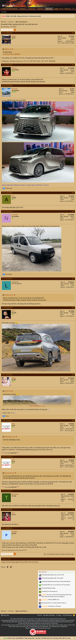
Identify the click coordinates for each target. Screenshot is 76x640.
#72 (73, 509)
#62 (73, 65)
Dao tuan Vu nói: (9, 473)
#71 (73, 491)
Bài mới (40, 8)
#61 (73, 33)
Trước (4, 30)
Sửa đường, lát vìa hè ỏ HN (53, 575)
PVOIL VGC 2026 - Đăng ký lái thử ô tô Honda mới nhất (23, 16)
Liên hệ (39, 615)
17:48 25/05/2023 (7, 307)
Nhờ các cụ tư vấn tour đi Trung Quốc (56, 584)
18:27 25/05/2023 (7, 374)
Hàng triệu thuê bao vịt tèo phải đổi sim (56, 581)
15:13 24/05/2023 (7, 33)
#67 (73, 307)
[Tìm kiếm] (73, 8)
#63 (73, 85)
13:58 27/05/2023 (7, 420)
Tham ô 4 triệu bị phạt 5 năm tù (54, 603)
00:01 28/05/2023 (7, 528)
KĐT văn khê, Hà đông (68, 43)
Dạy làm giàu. (49, 588)
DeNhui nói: (8, 49)
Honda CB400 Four (50, 599)
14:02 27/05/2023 (7, 457)
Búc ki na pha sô (69, 430)
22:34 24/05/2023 (7, 85)
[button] (44, 8)
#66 (73, 278)
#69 (73, 420)
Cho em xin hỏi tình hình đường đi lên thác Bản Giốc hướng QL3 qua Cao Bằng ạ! (57, 595)
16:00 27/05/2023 (7, 509)
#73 (73, 528)
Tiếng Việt (6, 615)
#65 (73, 211)
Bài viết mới (43, 572)
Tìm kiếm (3, 12)
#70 (73, 457)
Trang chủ (32, 8)
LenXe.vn (23, 8)
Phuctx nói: (8, 391)
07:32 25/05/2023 (7, 193)
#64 (73, 193)
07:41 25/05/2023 (7, 278)
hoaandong (5, 27)
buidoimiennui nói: (10, 436)
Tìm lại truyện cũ (49, 591)
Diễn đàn (49, 8)
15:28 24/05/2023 (7, 65)
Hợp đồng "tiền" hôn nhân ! (53, 578)
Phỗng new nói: (9, 295)
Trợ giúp (58, 615)
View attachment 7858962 (11, 54)
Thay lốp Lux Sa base (51, 606)
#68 (73, 374)
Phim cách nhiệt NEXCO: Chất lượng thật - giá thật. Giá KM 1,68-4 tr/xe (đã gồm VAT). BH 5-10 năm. (39, 638)
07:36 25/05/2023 (7, 211)
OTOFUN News (67, 615)
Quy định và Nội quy (49, 615)
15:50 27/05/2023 (7, 491)
